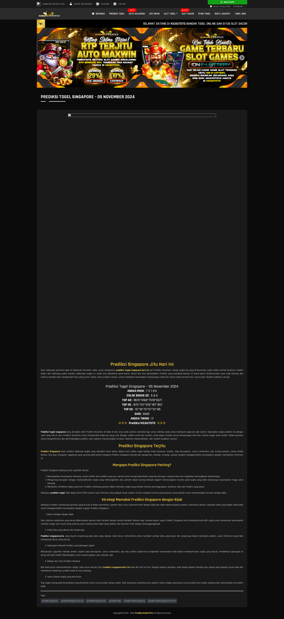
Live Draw (154, 13)
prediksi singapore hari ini (72, 601)
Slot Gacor (188, 13)
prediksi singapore (50, 601)
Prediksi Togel (117, 13)
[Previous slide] (42, 57)
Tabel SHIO (240, 13)
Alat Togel (170, 13)
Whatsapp (228, 2)
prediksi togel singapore (134, 601)
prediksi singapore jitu (96, 601)
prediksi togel (115, 601)
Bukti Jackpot (222, 13)
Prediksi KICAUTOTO (144, 613)
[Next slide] (242, 57)
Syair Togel (204, 13)
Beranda (100, 13)
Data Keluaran (137, 13)
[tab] (141, 85)
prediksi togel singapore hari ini (162, 601)
